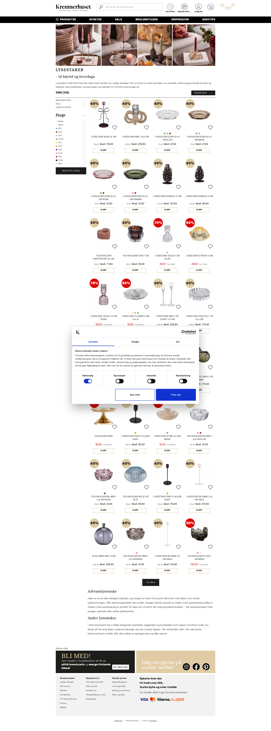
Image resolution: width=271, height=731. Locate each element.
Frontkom (153, 721)
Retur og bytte (118, 695)
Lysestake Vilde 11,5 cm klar (103, 313)
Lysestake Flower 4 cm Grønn (138, 313)
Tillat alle (176, 395)
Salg (118, 19)
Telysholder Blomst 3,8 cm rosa (198, 433)
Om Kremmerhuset (68, 699)
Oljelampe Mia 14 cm (103, 556)
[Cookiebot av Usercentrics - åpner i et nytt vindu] (183, 332)
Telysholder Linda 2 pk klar (199, 373)
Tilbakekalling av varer (96, 695)
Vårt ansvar (65, 686)
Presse (63, 703)
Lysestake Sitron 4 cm (199, 256)
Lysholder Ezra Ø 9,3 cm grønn (164, 133)
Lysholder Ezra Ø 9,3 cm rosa (167, 133)
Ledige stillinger (67, 682)
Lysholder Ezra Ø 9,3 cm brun (170, 133)
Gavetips (208, 19)
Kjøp (104, 150)
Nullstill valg (71, 171)
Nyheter (95, 19)
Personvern (118, 721)
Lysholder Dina (103, 436)
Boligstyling (91, 699)
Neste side (62, 648)
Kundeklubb (65, 695)
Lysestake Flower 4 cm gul (133, 313)
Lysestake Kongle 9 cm (199, 196)
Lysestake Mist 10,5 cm (135, 137)
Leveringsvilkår (118, 686)
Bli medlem (121, 667)
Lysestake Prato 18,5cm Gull (167, 493)
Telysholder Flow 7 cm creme (200, 553)
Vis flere (150, 582)
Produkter (67, 19)
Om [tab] (178, 342)
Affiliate (63, 708)
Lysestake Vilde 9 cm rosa (167, 252)
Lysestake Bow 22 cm (103, 137)
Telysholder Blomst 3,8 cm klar (102, 493)
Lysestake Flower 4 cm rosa (135, 313)
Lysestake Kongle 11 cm (167, 196)
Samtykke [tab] (93, 342)
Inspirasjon (180, 19)
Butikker (63, 691)
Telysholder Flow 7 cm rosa (198, 553)
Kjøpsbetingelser (119, 682)
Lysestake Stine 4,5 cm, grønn (167, 433)
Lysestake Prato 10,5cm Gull (135, 433)
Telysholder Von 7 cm (135, 256)
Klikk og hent (91, 686)
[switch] (120, 381)
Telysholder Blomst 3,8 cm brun (200, 433)
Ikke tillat (135, 395)
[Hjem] (73, 7)
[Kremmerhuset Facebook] (196, 666)
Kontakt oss (91, 691)
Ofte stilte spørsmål (94, 682)
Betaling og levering (121, 691)
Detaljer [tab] (135, 342)
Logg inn (198, 12)
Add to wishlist (114, 127)
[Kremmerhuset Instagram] (186, 666)
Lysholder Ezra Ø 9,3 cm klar (202, 133)
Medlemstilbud (147, 19)
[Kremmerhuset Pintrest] (206, 666)
